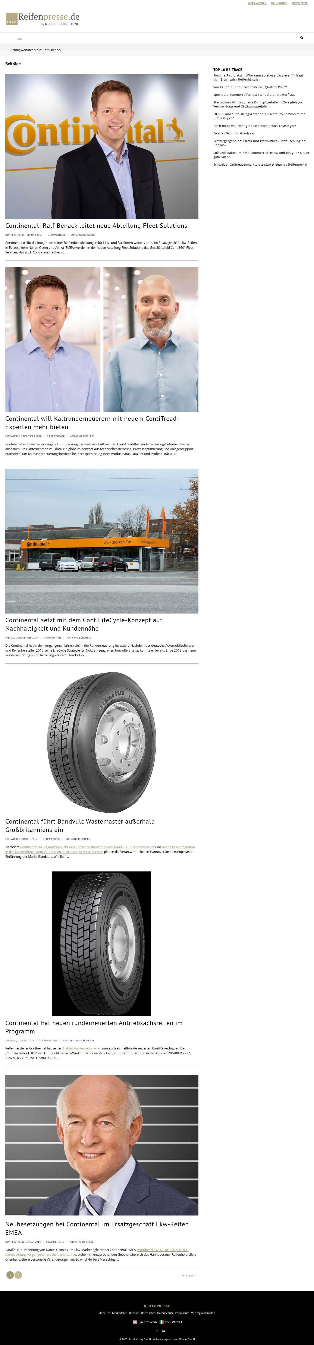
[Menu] (19, 38)
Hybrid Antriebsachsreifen (82, 1048)
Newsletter (300, 3)
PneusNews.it (173, 1322)
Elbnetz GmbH (187, 1339)
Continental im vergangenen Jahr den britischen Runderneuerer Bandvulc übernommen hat (87, 847)
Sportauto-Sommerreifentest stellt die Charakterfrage (254, 95)
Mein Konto (279, 3)
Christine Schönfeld (81, 1040)
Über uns (104, 1313)
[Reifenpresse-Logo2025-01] (43, 19)
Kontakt (134, 1313)
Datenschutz (165, 1313)
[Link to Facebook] (157, 1331)
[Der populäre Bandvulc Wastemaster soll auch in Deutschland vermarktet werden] (101, 742)
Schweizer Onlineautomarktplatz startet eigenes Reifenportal (260, 164)
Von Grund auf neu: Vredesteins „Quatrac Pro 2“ (250, 87)
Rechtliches (148, 1313)
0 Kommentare (56, 234)
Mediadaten (120, 1313)
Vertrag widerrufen (203, 1313)
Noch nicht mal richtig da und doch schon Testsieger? (254, 126)
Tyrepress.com (147, 1322)
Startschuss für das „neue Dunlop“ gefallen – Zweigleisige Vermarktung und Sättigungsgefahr (257, 104)
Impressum (182, 1313)
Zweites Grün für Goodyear (234, 133)
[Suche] (304, 38)
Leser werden (257, 3)
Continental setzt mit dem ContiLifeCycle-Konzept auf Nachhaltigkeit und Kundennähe (83, 624)
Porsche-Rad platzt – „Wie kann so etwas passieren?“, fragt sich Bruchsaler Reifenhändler (258, 77)
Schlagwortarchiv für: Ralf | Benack (36, 50)
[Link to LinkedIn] (163, 1331)
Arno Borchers (85, 234)
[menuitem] (257, 3)
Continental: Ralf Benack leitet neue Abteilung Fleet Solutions (96, 225)
